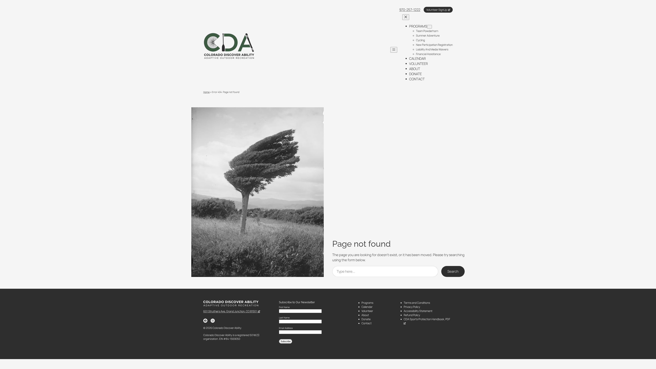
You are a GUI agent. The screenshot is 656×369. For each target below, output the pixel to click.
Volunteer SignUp (436, 10)
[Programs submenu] (429, 27)
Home (206, 92)
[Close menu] (405, 17)
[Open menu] (393, 50)
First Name (284, 307)
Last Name (284, 317)
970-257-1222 (409, 9)
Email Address (286, 328)
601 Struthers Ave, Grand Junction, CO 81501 (230, 311)
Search (453, 271)
